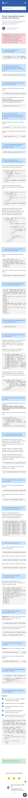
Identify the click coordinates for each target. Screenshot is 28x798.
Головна (4, 11)
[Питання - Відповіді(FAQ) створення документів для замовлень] (5, 3)
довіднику (15, 42)
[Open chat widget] (25, 795)
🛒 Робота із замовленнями (13, 11)
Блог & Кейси (14, 793)
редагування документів (10, 37)
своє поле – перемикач (13, 450)
